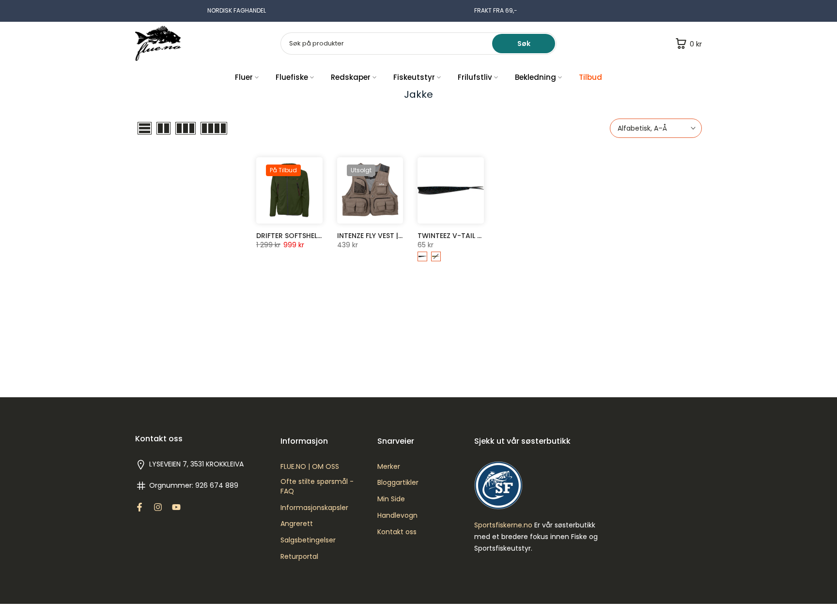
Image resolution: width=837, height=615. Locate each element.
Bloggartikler (397, 482)
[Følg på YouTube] (176, 507)
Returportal (299, 556)
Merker (388, 466)
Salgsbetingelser (308, 540)
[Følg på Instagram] (158, 507)
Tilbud (590, 77)
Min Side (391, 499)
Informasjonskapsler (314, 507)
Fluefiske (292, 77)
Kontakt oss (397, 532)
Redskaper (351, 77)
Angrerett (296, 523)
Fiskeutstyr (414, 77)
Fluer (244, 77)
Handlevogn (397, 515)
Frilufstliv (475, 77)
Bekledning (535, 77)
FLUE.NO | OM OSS (309, 466)
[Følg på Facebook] (139, 507)
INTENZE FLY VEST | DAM (376, 235)
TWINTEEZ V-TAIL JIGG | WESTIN (472, 235)
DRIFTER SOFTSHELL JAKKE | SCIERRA (316, 235)
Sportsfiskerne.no (503, 525)
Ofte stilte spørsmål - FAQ (317, 486)
